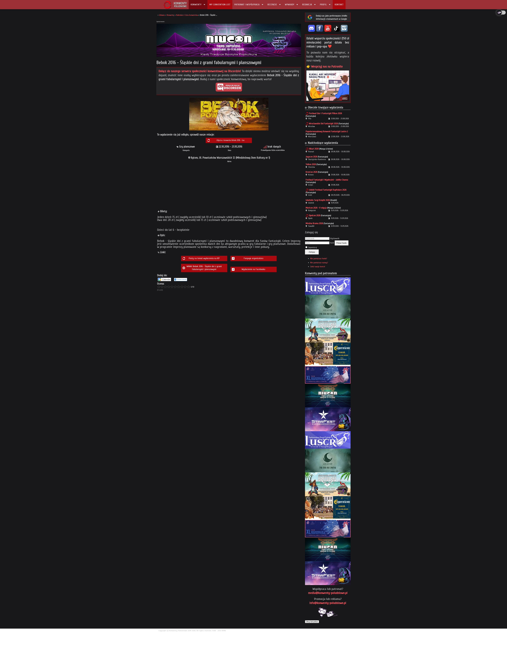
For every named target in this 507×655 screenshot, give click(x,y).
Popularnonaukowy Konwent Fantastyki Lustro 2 (327, 131)
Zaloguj (312, 252)
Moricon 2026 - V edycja (316, 207)
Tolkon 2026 (311, 164)
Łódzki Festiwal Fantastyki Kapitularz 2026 (327, 189)
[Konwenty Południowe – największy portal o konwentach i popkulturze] (175, 4)
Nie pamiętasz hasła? (318, 258)
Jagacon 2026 (311, 156)
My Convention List (219, 4)
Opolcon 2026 (314, 215)
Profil (323, 4)
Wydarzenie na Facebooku (253, 269)
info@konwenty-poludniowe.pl (327, 603)
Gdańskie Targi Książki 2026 (318, 200)
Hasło (332, 243)
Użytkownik (334, 238)
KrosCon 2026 (311, 172)
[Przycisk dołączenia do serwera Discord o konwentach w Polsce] (229, 87)
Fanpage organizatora (253, 258)
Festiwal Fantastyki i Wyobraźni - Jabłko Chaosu (327, 179)
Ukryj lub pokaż (312, 622)
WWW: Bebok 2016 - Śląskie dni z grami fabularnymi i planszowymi (204, 268)
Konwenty (196, 4)
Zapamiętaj (312, 247)
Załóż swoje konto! (317, 266)
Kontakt (339, 4)
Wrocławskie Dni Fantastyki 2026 (323, 123)
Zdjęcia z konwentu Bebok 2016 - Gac (231, 140)
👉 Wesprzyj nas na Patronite (324, 66)
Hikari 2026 (314, 148)
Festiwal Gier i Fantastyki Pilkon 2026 (325, 113)
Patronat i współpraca (247, 4)
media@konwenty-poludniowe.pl (328, 593)
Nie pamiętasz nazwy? (319, 262)
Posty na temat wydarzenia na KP (204, 258)
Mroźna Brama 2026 (314, 223)
